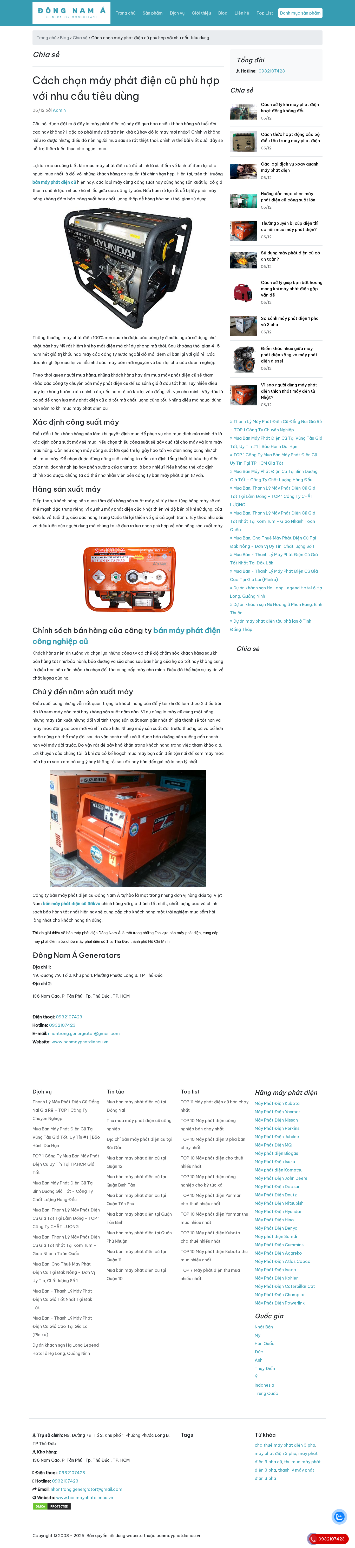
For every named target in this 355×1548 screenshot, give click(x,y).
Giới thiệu (201, 13)
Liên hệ (242, 13)
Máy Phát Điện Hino (274, 1219)
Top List (265, 13)
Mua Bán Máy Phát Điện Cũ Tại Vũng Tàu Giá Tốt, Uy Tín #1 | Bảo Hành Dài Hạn (66, 1137)
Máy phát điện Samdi (276, 1236)
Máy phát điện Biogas (276, 1153)
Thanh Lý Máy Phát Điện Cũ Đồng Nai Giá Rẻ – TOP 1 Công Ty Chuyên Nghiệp (65, 1110)
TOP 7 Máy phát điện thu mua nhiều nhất (210, 1274)
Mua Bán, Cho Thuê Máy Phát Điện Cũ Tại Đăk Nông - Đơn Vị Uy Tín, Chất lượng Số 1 (63, 1272)
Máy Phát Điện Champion (280, 1294)
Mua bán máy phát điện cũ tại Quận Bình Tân (136, 1181)
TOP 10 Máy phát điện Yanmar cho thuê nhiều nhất (211, 1199)
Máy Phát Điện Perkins (277, 1128)
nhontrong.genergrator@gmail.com (84, 1033)
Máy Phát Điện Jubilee (277, 1136)
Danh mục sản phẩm (300, 13)
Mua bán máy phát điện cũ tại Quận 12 (136, 1162)
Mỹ (257, 1335)
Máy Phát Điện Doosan (277, 1186)
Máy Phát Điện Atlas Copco (283, 1261)
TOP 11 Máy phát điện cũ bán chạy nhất (214, 1106)
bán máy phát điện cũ (54, 182)
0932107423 (69, 1016)
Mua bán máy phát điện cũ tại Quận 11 (136, 1255)
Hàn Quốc (264, 1343)
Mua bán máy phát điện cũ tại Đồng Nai (136, 1106)
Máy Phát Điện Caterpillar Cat (285, 1286)
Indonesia (264, 1385)
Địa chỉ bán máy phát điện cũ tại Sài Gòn (139, 1143)
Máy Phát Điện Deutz (276, 1194)
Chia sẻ (80, 37)
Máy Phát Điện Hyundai (278, 1211)
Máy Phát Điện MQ (273, 1145)
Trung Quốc (266, 1393)
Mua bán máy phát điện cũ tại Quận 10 (136, 1274)
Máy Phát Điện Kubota (277, 1103)
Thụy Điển (265, 1368)
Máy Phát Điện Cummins (279, 1244)
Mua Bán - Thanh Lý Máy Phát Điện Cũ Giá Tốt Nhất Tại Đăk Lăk (62, 1299)
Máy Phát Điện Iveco (275, 1269)
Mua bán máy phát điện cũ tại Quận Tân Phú (136, 1199)
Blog (222, 13)
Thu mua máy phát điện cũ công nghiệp (139, 1124)
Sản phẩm (153, 13)
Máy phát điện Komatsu (279, 1169)
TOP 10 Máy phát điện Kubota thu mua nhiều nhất (214, 1255)
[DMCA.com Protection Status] (51, 1506)
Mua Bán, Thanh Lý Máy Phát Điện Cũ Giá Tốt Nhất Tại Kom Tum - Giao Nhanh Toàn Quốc (272, 521)
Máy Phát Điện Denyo (276, 1228)
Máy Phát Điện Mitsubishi (280, 1203)
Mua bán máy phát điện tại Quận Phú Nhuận (139, 1237)
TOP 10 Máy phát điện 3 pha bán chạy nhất (213, 1143)
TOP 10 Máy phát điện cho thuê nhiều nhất (212, 1162)
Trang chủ (125, 13)
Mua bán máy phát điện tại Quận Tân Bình (139, 1218)
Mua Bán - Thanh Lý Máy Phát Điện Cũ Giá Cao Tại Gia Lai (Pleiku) (62, 1326)
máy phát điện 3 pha (275, 1453)
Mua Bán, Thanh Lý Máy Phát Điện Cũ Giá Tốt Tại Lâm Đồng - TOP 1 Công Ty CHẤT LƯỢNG (272, 496)
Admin (59, 110)
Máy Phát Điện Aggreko (278, 1253)
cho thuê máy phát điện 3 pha (285, 1445)
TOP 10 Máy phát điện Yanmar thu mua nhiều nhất (214, 1218)
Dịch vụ (177, 13)
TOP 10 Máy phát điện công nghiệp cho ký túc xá (208, 1181)
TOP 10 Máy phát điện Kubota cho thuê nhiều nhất (210, 1237)
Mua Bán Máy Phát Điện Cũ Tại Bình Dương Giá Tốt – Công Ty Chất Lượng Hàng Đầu (63, 1191)
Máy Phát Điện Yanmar (277, 1111)
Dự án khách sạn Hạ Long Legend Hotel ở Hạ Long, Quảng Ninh (65, 1349)
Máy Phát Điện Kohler (276, 1278)
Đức (259, 1351)
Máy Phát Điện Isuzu (275, 1161)
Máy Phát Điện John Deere (281, 1178)
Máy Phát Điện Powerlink (280, 1303)
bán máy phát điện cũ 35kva (71, 903)
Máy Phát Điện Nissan (276, 1120)
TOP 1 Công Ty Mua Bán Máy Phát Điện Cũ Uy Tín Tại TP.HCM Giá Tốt (65, 1164)
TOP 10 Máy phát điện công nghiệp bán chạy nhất (208, 1124)
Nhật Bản (264, 1326)
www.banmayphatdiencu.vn (79, 1041)
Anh (258, 1360)
